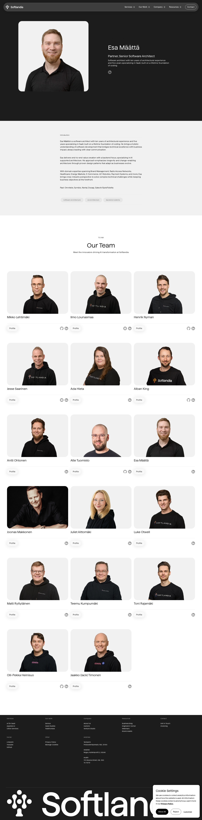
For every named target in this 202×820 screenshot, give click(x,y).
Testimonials (50, 728)
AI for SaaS (11, 723)
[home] (14, 7)
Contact (191, 7)
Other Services (12, 728)
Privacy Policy (50, 742)
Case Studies (50, 726)
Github (9, 747)
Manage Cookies (51, 744)
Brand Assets (127, 731)
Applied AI (11, 726)
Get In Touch (165, 723)
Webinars (125, 728)
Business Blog (127, 723)
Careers (87, 726)
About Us (87, 723)
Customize (188, 812)
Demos (48, 723)
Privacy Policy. (167, 804)
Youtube (10, 744)
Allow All (162, 812)
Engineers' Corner (129, 726)
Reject (176, 812)
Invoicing (164, 726)
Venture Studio (89, 728)
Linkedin (10, 742)
